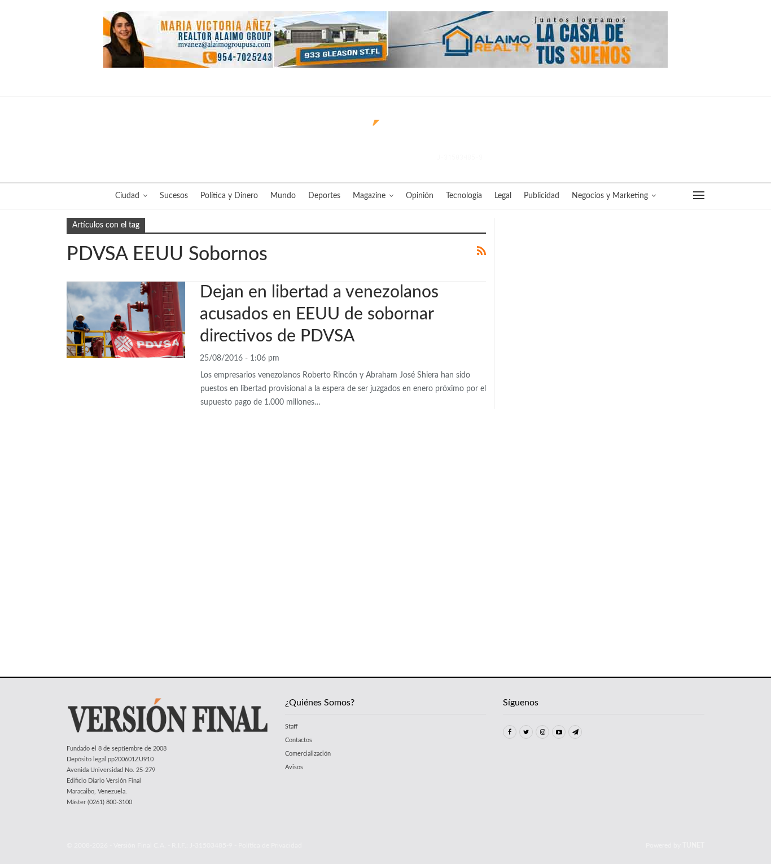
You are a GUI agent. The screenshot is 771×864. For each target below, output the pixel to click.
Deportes (324, 196)
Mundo (283, 196)
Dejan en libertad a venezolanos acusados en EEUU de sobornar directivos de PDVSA (319, 314)
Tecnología (464, 196)
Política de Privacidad (270, 845)
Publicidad (541, 196)
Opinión (419, 196)
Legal (502, 196)
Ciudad (127, 196)
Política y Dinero (229, 196)
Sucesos (174, 196)
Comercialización (308, 754)
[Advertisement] (604, 288)
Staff (291, 726)
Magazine (369, 196)
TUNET (693, 845)
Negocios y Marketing (610, 196)
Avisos (294, 767)
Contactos (298, 740)
